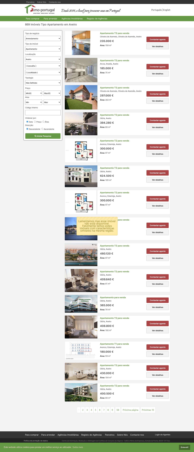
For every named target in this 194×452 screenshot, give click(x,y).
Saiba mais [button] (77, 447)
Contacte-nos (55, 2)
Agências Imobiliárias (72, 18)
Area (27, 97)
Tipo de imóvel (31, 44)
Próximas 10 (148, 410)
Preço (27, 88)
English (166, 10)
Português (156, 10)
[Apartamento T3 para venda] (81, 43)
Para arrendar (50, 18)
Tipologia (29, 78)
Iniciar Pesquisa (43, 136)
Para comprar (32, 18)
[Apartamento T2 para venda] (81, 70)
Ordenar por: (30, 118)
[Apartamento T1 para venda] (81, 350)
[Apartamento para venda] (81, 304)
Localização (30, 54)
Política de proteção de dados (36, 441)
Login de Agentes (162, 434)
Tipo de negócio (32, 33)
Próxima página (130, 410)
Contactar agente (157, 39)
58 (118, 410)
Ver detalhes (157, 46)
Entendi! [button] (184, 447)
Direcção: (29, 125)
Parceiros (30, 2)
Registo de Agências (97, 18)
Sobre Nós (41, 2)
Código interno (31, 107)
